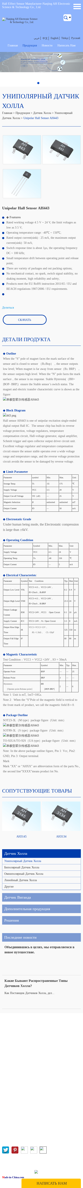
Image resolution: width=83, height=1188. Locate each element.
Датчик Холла (42, 113)
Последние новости (20, 937)
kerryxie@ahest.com (29, 1099)
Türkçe (64, 38)
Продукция (30, 45)
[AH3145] (21, 816)
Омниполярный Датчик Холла (23, 873)
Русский (75, 38)
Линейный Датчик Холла (20, 880)
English (54, 38)
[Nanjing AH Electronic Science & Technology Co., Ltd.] (20, 20)
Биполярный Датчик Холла (21, 867)
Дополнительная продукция (27, 909)
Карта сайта (51, 1172)
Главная (13, 45)
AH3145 (21, 836)
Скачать (24, 320)
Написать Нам (66, 45)
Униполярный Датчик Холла (22, 861)
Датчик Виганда (17, 897)
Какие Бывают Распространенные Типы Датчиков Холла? (36, 983)
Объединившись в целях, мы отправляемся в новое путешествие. (39, 949)
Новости (47, 45)
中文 (45, 38)
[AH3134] (61, 816)
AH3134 (61, 836)
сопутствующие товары (37, 791)
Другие (9, 886)
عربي (37, 38)
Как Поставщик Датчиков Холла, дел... (29, 993)
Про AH (7, 1050)
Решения (11, 920)
